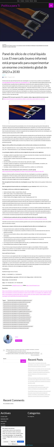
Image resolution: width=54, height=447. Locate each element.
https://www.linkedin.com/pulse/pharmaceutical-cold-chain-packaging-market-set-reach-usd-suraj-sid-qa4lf (27, 291)
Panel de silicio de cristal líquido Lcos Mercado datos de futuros (16, 315)
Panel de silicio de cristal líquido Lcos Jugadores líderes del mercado (17, 311)
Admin (5, 77)
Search (4, 358)
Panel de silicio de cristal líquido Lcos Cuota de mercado (15, 304)
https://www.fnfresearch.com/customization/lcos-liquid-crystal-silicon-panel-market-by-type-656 (24, 219)
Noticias (35, 0)
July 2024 (3, 423)
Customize (5, 441)
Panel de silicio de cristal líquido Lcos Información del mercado (16, 309)
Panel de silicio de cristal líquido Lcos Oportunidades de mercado (16, 320)
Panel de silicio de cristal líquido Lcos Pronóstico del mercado (16, 322)
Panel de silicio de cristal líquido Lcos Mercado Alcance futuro (16, 313)
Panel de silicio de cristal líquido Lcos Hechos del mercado (15, 307)
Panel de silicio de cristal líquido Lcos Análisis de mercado (20, 300)
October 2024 (4, 416)
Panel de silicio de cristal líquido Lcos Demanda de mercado (15, 305)
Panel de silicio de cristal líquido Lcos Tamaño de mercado (15, 324)
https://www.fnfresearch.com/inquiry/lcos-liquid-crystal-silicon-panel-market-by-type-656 (23, 171)
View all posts (19, 340)
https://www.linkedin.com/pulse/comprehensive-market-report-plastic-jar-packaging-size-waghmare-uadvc (26, 292)
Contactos (22, 0)
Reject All (13, 441)
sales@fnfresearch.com (17, 285)
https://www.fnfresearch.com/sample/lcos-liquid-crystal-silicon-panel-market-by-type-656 (24, 98)
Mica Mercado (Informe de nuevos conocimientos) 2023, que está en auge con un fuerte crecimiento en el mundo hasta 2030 (38, 387)
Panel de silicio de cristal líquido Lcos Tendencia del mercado (16, 328)
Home (18, 0)
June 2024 (3, 425)
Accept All (20, 441)
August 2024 (3, 421)
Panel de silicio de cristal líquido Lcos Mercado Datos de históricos (17, 317)
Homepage (4, 44)
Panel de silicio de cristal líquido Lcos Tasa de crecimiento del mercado (18, 326)
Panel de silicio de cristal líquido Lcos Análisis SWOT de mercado (16, 302)
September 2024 (4, 418)
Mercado (31, 0)
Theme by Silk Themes (27, 445)
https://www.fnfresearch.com (33, 285)
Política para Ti (10, 5)
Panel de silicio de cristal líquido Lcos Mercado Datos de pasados (16, 318)
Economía (27, 0)
